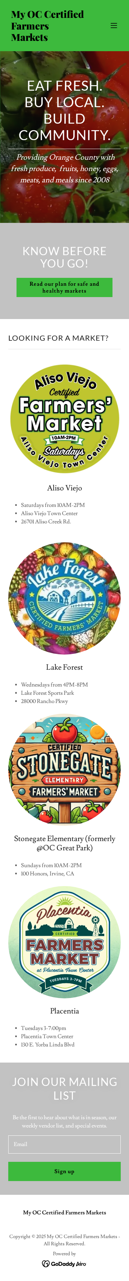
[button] (114, 25)
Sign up (64, 1171)
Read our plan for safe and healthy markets (64, 287)
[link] (47, 39)
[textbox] (64, 1144)
